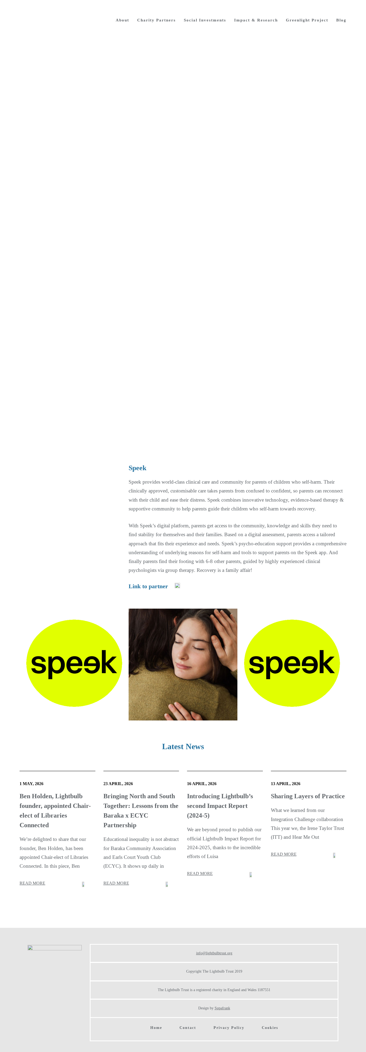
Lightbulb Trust (53, 19)
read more (32, 883)
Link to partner (148, 586)
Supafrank (222, 1008)
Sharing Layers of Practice (308, 796)
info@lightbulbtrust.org (214, 953)
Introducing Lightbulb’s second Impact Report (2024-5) (220, 806)
